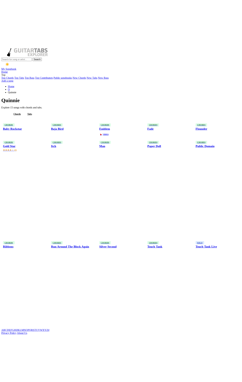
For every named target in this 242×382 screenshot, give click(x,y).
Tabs (29, 114)
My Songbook (8, 69)
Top (3, 74)
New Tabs (92, 77)
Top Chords (7, 77)
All (5, 114)
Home (4, 72)
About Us (22, 333)
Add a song (7, 80)
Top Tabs (19, 77)
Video (104, 134)
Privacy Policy (8, 333)
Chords (17, 114)
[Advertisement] (100, 24)
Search (37, 59)
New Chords (79, 77)
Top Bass (29, 77)
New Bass (103, 77)
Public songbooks (63, 77)
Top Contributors (44, 77)
